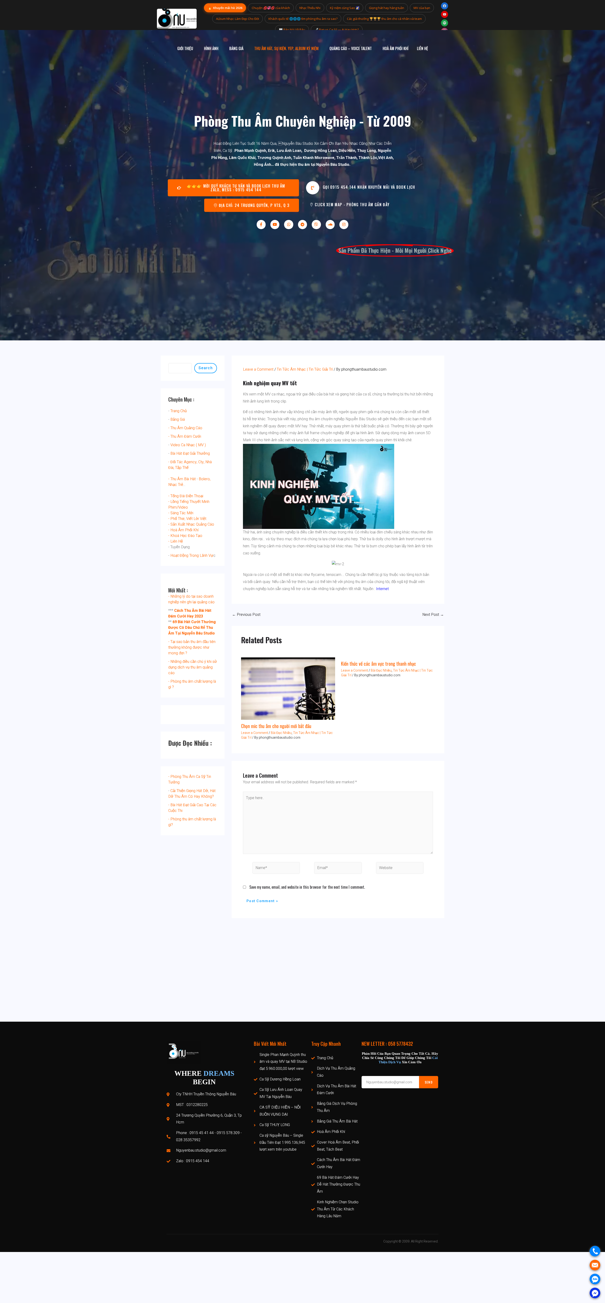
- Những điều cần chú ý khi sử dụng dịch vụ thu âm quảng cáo (192, 667)
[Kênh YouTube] (444, 14)
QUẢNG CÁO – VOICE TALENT (350, 48)
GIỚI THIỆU (185, 48)
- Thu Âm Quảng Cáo (185, 428)
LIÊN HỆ (422, 48)
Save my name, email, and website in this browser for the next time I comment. (307, 887)
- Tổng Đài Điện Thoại (185, 496)
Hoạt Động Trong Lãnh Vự (191, 555)
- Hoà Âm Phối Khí (183, 530)
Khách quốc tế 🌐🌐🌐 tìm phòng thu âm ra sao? (302, 19)
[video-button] (312, 187)
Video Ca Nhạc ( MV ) (188, 445)
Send (429, 1082)
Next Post (433, 615)
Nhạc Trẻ (175, 485)
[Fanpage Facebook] (444, 5)
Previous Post (246, 615)
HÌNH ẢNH (211, 48)
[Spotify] (444, 22)
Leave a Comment (258, 369)
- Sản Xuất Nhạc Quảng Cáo (191, 524)
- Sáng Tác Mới (180, 513)
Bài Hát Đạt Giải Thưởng (190, 453)
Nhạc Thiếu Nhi (309, 8)
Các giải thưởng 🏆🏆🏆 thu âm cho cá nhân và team (384, 19)
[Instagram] (343, 224)
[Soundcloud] (330, 224)
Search (206, 368)
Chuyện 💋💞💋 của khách (271, 8)
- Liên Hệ (175, 541)
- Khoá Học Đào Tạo (185, 536)
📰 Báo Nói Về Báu (292, 29)
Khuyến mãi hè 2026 (225, 7)
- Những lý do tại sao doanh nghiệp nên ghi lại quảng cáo (191, 599)
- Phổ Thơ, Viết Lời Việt (187, 519)
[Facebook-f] (261, 224)
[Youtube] (274, 224)
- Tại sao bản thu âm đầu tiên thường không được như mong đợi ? (192, 647)
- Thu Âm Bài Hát (182, 479)
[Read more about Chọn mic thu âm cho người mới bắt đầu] (288, 688)
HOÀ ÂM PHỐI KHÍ (395, 48)
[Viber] (316, 224)
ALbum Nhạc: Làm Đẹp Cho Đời (237, 19)
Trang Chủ (178, 411)
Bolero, (205, 479)
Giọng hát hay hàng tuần (386, 8)
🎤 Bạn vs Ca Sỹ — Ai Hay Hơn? (337, 29)
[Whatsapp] (288, 224)
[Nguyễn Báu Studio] (177, 18)
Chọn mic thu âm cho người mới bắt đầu (276, 725)
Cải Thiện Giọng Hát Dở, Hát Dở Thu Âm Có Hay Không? (192, 793)
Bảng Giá (177, 419)
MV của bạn (422, 8)
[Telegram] (302, 224)
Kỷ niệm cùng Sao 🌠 (344, 8)
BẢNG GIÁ (236, 48)
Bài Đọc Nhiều (281, 732)
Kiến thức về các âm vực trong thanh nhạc (378, 663)
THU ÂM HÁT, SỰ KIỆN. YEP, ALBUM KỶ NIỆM (286, 48)
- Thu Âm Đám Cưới (184, 436)
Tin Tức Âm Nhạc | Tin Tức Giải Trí (305, 369)
